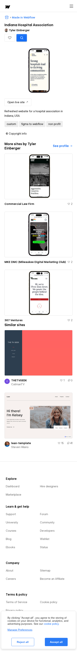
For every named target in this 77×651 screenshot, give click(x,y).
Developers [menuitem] (47, 530)
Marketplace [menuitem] (13, 494)
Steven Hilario (20, 447)
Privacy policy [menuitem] (14, 610)
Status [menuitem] (44, 547)
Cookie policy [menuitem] (48, 602)
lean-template (21, 443)
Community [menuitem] (47, 522)
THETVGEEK (19, 380)
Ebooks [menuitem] (10, 547)
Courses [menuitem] (11, 530)
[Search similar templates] (21, 38)
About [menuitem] (9, 570)
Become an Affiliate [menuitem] (52, 578)
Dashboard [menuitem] (12, 486)
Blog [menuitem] (8, 538)
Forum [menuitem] (44, 514)
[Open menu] (71, 6)
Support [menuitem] (11, 514)
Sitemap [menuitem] (45, 570)
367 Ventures (13, 320)
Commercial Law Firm (19, 203)
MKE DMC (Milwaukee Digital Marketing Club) (35, 261)
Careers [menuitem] (11, 578)
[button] (9, 38)
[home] (7, 7)
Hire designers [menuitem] (49, 486)
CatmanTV (18, 384)
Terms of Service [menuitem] (16, 602)
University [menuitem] (12, 522)
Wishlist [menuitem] (44, 538)
